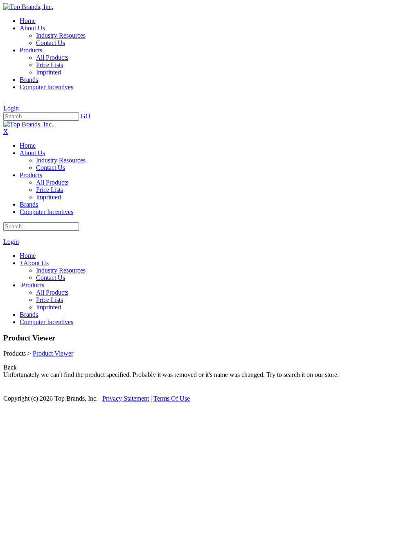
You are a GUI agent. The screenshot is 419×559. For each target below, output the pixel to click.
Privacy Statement (125, 398)
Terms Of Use (171, 398)
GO (85, 116)
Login (11, 108)
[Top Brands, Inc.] (28, 6)
